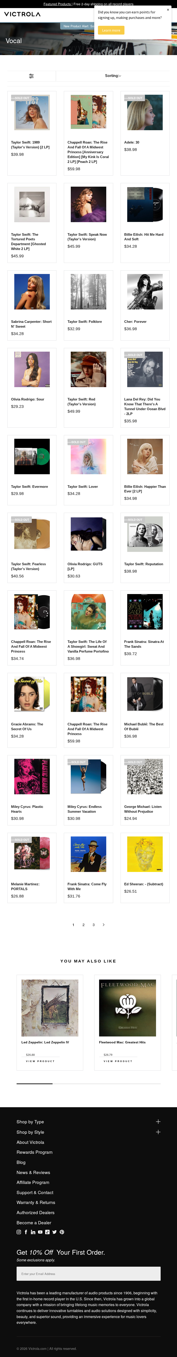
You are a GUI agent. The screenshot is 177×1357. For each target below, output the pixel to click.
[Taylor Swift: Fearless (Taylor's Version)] (32, 534)
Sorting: (112, 76)
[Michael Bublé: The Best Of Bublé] (145, 694)
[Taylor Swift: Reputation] (145, 534)
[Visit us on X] (54, 1233)
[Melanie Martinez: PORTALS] (32, 854)
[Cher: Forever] (145, 291)
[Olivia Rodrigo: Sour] (32, 369)
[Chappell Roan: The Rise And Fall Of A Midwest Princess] (32, 612)
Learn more (111, 30)
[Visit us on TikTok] (47, 1233)
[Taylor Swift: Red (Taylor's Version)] (88, 369)
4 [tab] (142, 1083)
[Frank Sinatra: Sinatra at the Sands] (145, 612)
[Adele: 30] (145, 112)
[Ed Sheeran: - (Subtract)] (145, 854)
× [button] (168, 9)
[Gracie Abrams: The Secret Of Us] (32, 694)
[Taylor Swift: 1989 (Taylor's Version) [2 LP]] (32, 112)
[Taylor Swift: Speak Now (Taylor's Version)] (88, 204)
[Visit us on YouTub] (40, 1233)
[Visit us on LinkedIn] (33, 1233)
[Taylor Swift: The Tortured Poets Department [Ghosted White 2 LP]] (32, 204)
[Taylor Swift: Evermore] (32, 456)
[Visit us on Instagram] (19, 1233)
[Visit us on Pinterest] (62, 1233)
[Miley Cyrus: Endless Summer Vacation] (88, 776)
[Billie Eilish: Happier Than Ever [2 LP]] (145, 456)
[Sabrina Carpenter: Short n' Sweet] (32, 291)
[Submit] (156, 1273)
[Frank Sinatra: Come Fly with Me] (88, 854)
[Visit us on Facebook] (26, 1233)
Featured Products (58, 4)
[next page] (103, 924)
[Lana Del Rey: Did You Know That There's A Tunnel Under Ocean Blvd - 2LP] (145, 369)
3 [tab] (106, 1083)
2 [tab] (70, 1083)
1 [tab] (35, 1083)
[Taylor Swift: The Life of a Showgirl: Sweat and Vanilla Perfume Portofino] (88, 612)
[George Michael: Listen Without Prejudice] (145, 776)
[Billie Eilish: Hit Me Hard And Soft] (145, 204)
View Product (40, 1061)
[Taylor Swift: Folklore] (88, 291)
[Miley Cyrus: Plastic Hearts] (32, 776)
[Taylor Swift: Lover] (88, 456)
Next (88, 1078)
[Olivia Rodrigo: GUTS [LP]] (88, 534)
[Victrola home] (22, 15)
